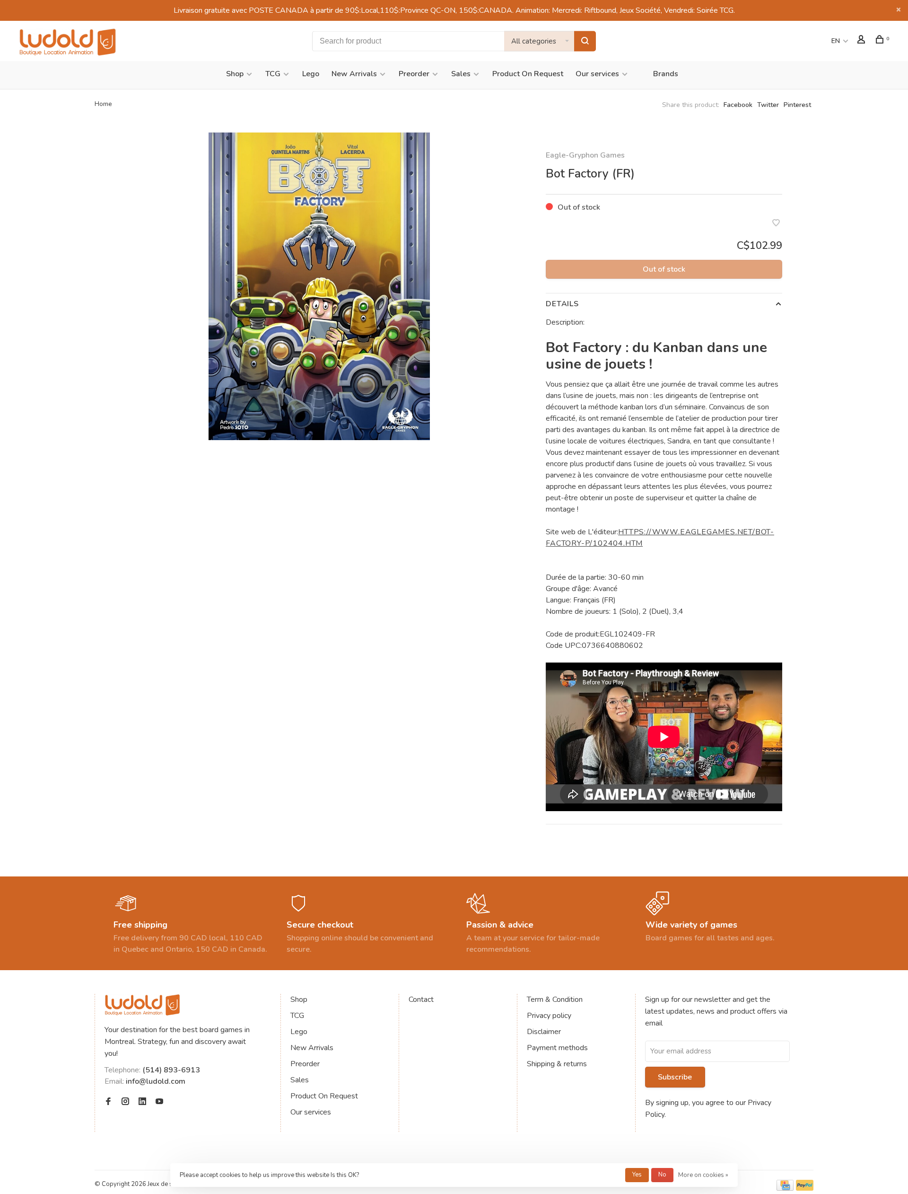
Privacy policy (549, 1015)
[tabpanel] (319, 286)
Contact (421, 999)
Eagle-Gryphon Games (585, 155)
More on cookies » (703, 1175)
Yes (637, 1174)
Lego (310, 74)
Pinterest (797, 104)
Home (103, 103)
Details (562, 304)
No (662, 1174)
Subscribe (675, 1077)
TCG (272, 74)
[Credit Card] (785, 1188)
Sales (461, 74)
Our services (597, 74)
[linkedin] (142, 1102)
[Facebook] (108, 1102)
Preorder (414, 74)
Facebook (738, 104)
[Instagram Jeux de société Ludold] (125, 1102)
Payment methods (557, 1048)
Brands (665, 74)
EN (835, 40)
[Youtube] (159, 1102)
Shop (235, 74)
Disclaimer (544, 1031)
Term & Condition (555, 999)
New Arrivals (354, 74)
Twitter (768, 104)
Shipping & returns (557, 1064)
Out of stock (664, 269)
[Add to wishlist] (776, 224)
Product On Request (527, 74)
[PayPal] (804, 1188)
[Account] (862, 40)
